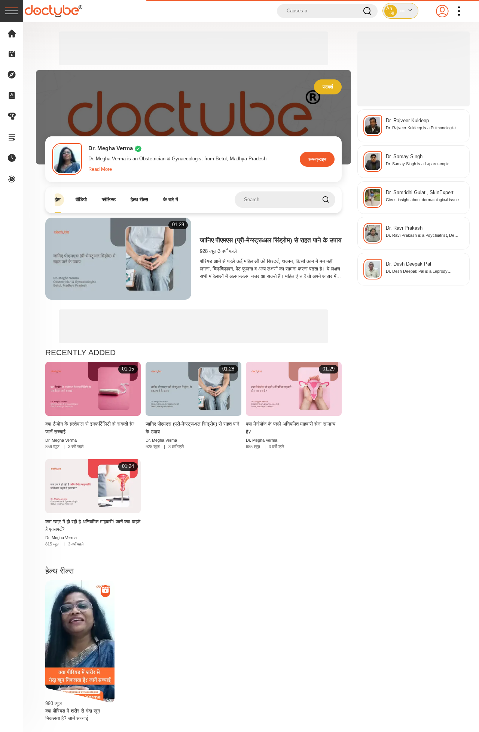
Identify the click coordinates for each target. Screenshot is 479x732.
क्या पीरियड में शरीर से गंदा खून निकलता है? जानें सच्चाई (72, 714)
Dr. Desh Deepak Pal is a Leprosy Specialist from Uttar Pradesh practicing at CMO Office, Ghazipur (424, 272)
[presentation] (11, 11)
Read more (100, 169)
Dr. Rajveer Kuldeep (407, 120)
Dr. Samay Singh (404, 156)
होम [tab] (58, 199)
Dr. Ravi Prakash (404, 228)
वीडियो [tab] (81, 199)
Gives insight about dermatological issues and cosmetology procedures (423, 200)
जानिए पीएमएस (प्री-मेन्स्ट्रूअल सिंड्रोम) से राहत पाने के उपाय (270, 240)
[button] (400, 11)
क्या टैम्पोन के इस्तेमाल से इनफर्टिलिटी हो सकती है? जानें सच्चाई (89, 427)
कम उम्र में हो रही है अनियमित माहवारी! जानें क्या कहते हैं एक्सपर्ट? (92, 525)
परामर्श (328, 86)
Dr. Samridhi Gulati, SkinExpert (420, 192)
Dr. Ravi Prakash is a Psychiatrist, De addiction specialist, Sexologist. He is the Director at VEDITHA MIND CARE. (422, 236)
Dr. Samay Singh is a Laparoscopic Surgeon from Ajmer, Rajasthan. (417, 164)
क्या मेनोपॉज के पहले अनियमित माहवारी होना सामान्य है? (290, 427)
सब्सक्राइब (317, 159)
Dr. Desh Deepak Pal (408, 264)
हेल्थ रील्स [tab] (139, 199)
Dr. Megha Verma (61, 440)
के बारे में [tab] (170, 199)
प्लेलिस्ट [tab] (109, 199)
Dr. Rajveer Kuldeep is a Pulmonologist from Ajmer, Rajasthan (421, 128)
